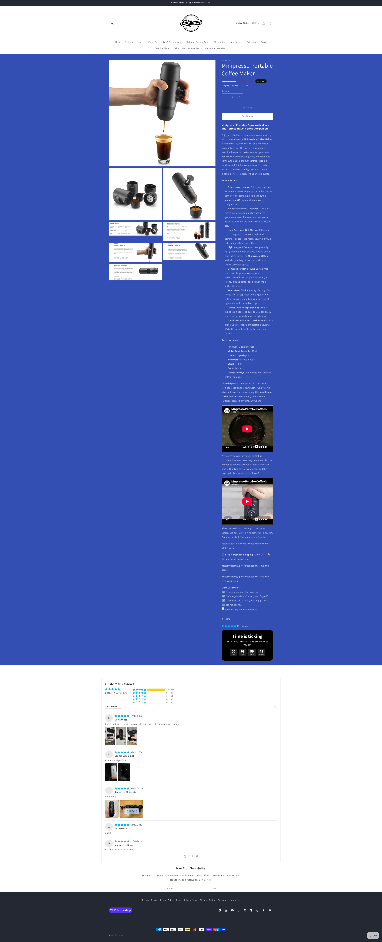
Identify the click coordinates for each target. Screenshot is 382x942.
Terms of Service (150, 900)
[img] (122, 716)
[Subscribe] (214, 888)
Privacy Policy (190, 900)
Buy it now (247, 116)
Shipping (225, 86)
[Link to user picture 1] (110, 736)
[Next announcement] (272, 3)
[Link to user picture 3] (132, 736)
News (178, 900)
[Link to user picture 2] (121, 736)
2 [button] (189, 856)
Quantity (225, 91)
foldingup (119, 935)
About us (235, 900)
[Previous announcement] (110, 3)
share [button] (227, 618)
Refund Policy (167, 900)
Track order (223, 900)
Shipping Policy (207, 900)
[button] (112, 23)
